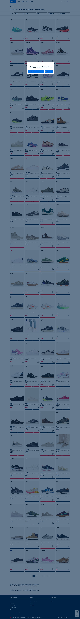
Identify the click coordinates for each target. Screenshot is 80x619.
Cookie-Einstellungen (48, 71)
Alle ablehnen (40, 71)
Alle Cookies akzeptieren (32, 71)
